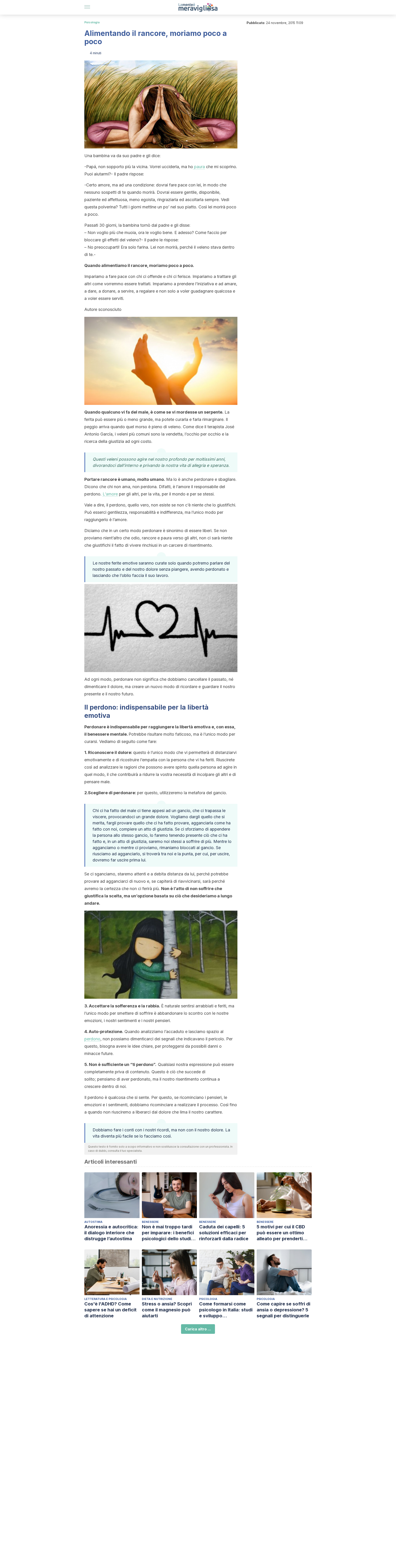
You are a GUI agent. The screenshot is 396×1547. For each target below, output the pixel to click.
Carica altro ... (198, 1329)
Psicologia (92, 22)
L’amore (110, 494)
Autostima (93, 1222)
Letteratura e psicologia (105, 1299)
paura (199, 166)
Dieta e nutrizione (157, 1299)
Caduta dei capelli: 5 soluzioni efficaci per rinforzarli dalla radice (223, 1232)
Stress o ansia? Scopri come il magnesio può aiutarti (167, 1309)
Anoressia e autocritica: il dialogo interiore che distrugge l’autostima (111, 1232)
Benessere (150, 1222)
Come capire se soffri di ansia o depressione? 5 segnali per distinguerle (283, 1309)
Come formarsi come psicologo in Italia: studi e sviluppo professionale (226, 1310)
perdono (92, 1038)
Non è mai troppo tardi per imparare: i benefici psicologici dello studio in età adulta (168, 1233)
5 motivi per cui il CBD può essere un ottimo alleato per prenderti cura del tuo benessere (282, 1233)
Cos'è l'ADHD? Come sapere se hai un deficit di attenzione (110, 1309)
